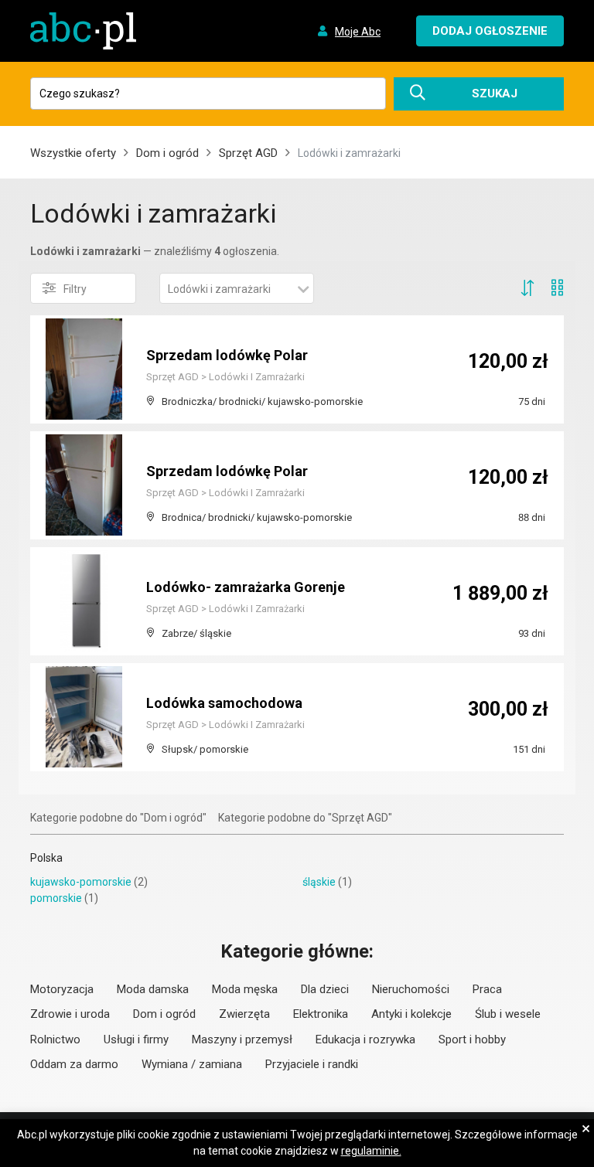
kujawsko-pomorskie (80, 882)
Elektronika (320, 1014)
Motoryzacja (62, 989)
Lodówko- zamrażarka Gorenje (245, 587)
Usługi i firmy (136, 1039)
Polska (46, 858)
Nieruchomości (410, 989)
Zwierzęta (244, 1014)
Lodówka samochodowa (224, 703)
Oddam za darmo (74, 1064)
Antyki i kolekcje (411, 1014)
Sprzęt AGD (248, 153)
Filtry (75, 289)
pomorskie (56, 898)
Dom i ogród (167, 153)
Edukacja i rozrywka (365, 1039)
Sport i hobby (472, 1039)
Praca (487, 989)
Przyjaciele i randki (311, 1064)
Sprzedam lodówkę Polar (227, 355)
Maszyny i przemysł (242, 1039)
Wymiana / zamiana (192, 1064)
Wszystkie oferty (73, 153)
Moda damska (153, 989)
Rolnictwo (55, 1039)
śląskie (319, 882)
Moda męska (245, 989)
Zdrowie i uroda (70, 1014)
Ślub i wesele (508, 1014)
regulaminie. (371, 1151)
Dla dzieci (325, 989)
